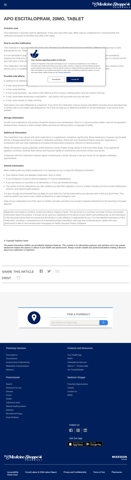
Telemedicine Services (77, 362)
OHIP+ (70, 358)
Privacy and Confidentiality (75, 472)
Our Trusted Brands (75, 370)
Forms (9, 395)
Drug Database (12, 417)
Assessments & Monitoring (18, 362)
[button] (41, 271)
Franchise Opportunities (77, 384)
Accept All (75, 79)
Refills (70, 395)
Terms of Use (99, 472)
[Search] (103, 322)
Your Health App (74, 355)
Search (9, 384)
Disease (9, 391)
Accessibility (12, 472)
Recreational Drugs (14, 413)
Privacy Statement (64, 72)
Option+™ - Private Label (77, 366)
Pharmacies (117, 472)
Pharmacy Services (16, 348)
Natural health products (16, 406)
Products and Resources (80, 348)
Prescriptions (12, 355)
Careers (70, 388)
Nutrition (10, 410)
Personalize (56, 79)
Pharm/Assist (13, 377)
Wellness (10, 370)
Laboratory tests (13, 402)
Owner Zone (12, 475)
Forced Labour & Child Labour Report (41, 472)
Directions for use (13, 388)
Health (9, 399)
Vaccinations (11, 358)
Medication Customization (17, 366)
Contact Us (72, 391)
